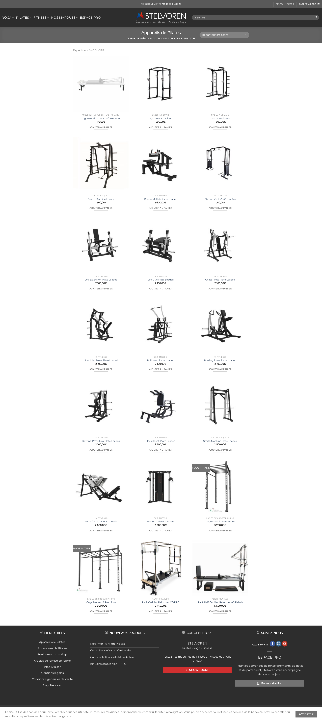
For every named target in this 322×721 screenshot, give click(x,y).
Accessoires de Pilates (52, 648)
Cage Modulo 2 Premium (101, 602)
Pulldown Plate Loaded (160, 360)
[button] (285, 4)
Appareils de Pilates (52, 642)
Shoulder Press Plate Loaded (101, 360)
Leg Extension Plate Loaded (101, 279)
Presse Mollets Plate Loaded (160, 199)
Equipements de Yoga (52, 654)
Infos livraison (52, 666)
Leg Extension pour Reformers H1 (101, 118)
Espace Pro (90, 17)
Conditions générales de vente (52, 679)
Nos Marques (63, 17)
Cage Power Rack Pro (160, 118)
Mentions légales (52, 673)
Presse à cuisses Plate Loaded (101, 521)
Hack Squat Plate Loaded (160, 441)
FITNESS (40, 17)
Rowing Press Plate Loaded (220, 360)
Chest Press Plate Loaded (220, 279)
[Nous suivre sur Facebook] (272, 644)
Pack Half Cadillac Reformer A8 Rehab (220, 602)
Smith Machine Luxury (101, 199)
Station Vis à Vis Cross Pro (220, 199)
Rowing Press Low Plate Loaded (101, 441)
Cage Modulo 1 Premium (220, 521)
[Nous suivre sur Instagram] (278, 644)
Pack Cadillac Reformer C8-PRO (160, 602)
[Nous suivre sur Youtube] (284, 644)
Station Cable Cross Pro (161, 521)
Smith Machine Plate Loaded (220, 441)
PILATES (22, 17)
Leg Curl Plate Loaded (161, 279)
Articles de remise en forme (52, 660)
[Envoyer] (316, 17)
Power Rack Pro (220, 118)
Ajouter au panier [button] (101, 127)
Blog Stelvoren (52, 685)
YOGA (7, 17)
